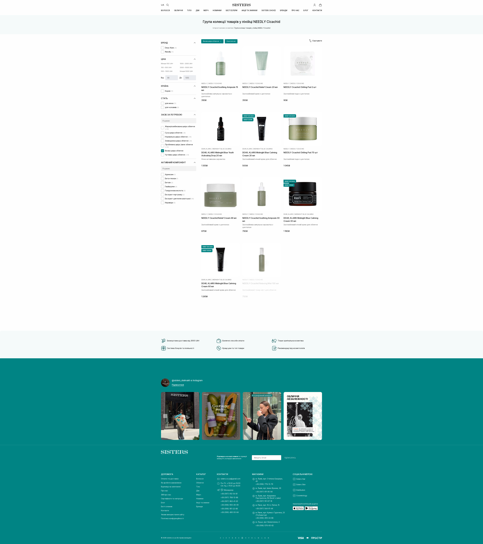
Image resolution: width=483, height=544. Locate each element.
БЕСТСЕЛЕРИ (231, 10)
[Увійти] (314, 5)
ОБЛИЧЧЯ (178, 10)
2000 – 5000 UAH (186, 67)
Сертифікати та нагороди (172, 498)
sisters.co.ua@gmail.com (230, 479)
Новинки (199, 498)
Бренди (199, 506)
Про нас (164, 491)
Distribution (300, 490)
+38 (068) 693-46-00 (230, 505)
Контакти (165, 510)
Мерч (198, 495)
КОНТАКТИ (317, 10)
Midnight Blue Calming (222, 149)
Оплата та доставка (169, 479)
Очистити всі (231, 41)
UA (162, 5)
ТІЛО (189, 10)
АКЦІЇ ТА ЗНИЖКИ (249, 10)
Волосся (200, 479)
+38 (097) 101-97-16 (264, 501)
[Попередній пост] (165, 416)
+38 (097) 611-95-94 (264, 492)
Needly (204, 83)
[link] (320, 5)
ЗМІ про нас (166, 495)
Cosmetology (301, 495)
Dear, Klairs (206, 149)
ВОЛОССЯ (165, 10)
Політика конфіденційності (172, 518)
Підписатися (178, 385)
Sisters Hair (300, 479)
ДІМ (197, 10)
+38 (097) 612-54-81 (229, 494)
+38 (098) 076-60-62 (265, 525)
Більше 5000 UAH (186, 71)
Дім (197, 491)
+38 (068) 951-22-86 (229, 509)
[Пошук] (167, 5)
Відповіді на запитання (170, 487)
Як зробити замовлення (171, 483)
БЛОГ (305, 10)
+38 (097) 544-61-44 (264, 508)
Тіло (198, 487)
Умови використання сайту (172, 514)
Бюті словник (166, 506)
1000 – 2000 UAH (186, 63)
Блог (163, 503)
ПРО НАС (295, 10)
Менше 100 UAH (167, 63)
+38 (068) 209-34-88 (264, 518)
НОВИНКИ (217, 10)
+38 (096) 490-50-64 (230, 512)
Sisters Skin (301, 484)
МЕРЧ (206, 10)
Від (162, 78)
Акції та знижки (202, 503)
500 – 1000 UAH (166, 71)
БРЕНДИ (283, 10)
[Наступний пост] (318, 416)
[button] (212, 41)
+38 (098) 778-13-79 (264, 484)
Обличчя (200, 483)
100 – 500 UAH (166, 67)
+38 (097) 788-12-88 (229, 497)
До (180, 78)
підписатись (290, 457)
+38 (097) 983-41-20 (229, 501)
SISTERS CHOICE (268, 10)
